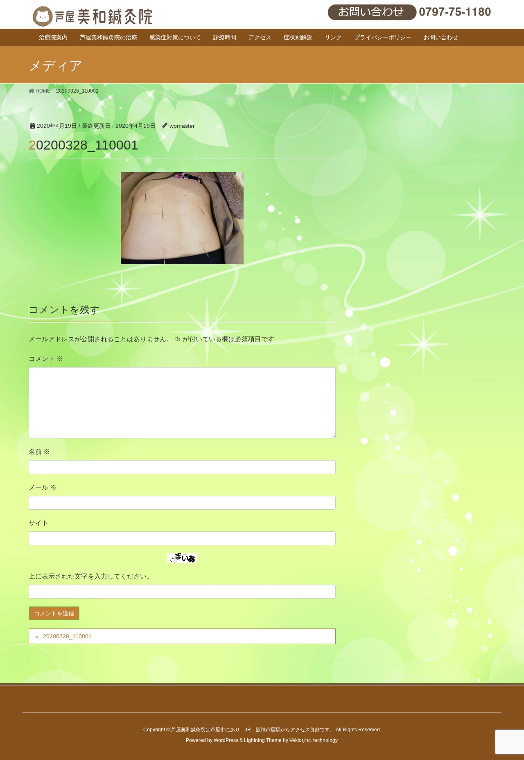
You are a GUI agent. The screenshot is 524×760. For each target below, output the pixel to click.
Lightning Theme (263, 740)
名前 (39, 451)
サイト (38, 523)
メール (42, 487)
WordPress (226, 740)
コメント (46, 358)
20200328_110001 (67, 636)
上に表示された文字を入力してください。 (91, 576)
